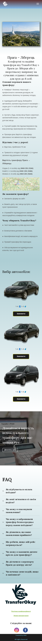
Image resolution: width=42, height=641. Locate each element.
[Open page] (21, 595)
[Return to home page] (5, 4)
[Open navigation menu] (38, 4)
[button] (21, 313)
